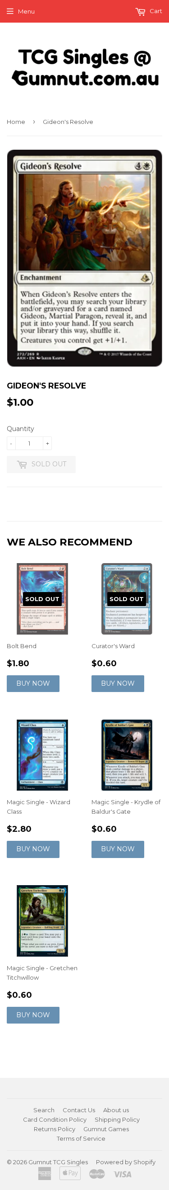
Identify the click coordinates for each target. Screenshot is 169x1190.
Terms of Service (81, 1138)
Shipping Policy (117, 1119)
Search (44, 1110)
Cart (155, 10)
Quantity (20, 429)
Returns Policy (54, 1129)
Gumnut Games (106, 1129)
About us (116, 1110)
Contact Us (79, 1110)
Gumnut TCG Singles (58, 1162)
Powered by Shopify (125, 1162)
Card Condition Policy (55, 1119)
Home (16, 121)
